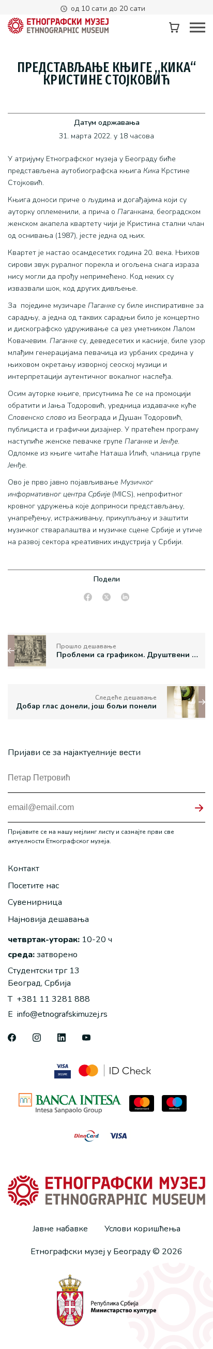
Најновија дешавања (48, 919)
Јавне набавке (60, 1228)
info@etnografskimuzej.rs (58, 1014)
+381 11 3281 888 (49, 999)
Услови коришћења (142, 1228)
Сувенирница (35, 902)
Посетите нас (33, 885)
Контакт (23, 868)
